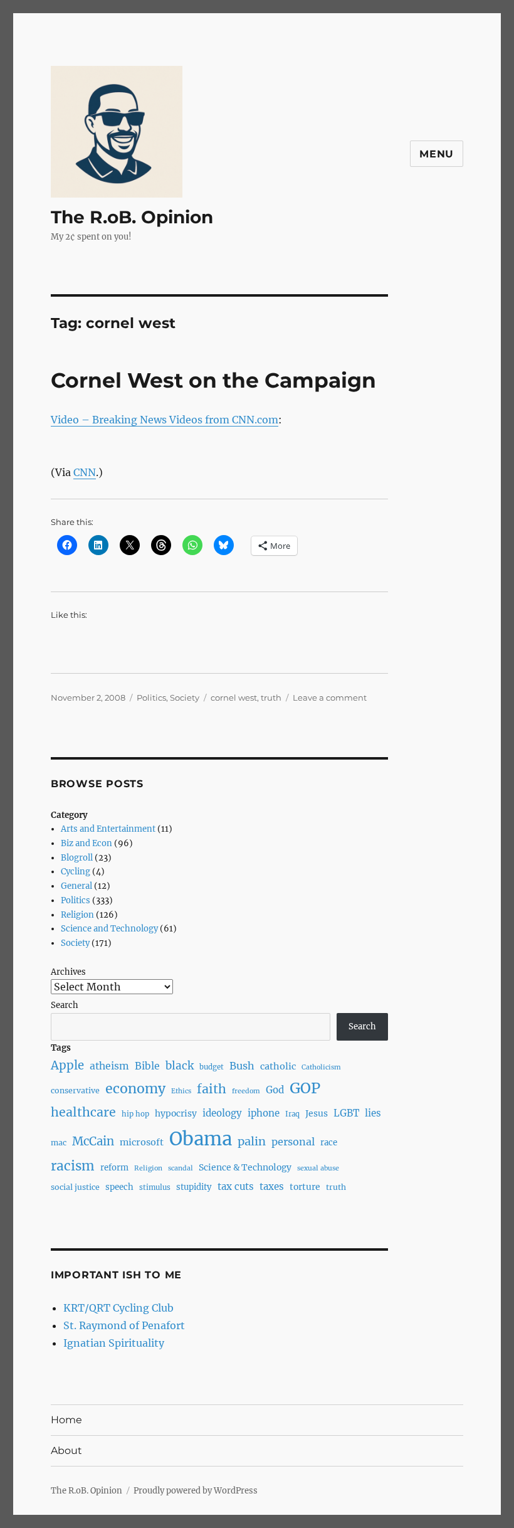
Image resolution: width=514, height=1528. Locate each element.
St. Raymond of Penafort (124, 1325)
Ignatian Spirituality (113, 1343)
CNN (84, 472)
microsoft (142, 1142)
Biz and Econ (86, 843)
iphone (264, 1113)
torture (305, 1186)
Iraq (292, 1114)
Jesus (316, 1113)
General (76, 886)
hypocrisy (176, 1113)
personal (293, 1141)
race (328, 1142)
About (66, 1450)
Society (184, 697)
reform (114, 1167)
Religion (77, 915)
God (275, 1090)
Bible (147, 1066)
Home (66, 1420)
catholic (278, 1066)
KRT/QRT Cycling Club (118, 1308)
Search (64, 1005)
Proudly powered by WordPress (196, 1490)
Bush (241, 1065)
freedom (246, 1091)
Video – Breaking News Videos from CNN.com (164, 419)
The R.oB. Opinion (132, 217)
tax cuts (236, 1186)
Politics (151, 697)
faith (211, 1088)
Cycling (75, 871)
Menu (436, 154)
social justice (75, 1187)
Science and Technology (109, 928)
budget (211, 1067)
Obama (200, 1138)
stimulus (154, 1187)
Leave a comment (330, 697)
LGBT (346, 1113)
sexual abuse (318, 1168)
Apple (67, 1065)
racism (73, 1166)
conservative (75, 1090)
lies (373, 1113)
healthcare (83, 1112)
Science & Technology (245, 1167)
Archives (68, 972)
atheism (109, 1066)
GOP (305, 1088)
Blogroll (77, 857)
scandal (180, 1168)
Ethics (181, 1091)
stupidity (194, 1187)
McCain (93, 1141)
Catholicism (321, 1067)
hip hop (135, 1114)
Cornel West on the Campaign (213, 380)
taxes (272, 1186)
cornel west (234, 697)
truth (271, 697)
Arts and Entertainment (108, 829)
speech (119, 1187)
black (179, 1066)
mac (58, 1142)
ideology (222, 1113)
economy (135, 1088)
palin (252, 1141)
